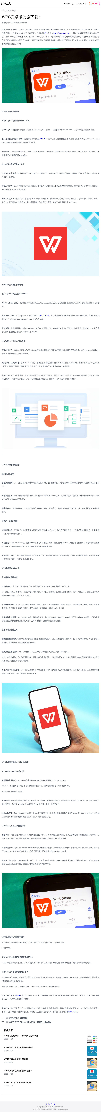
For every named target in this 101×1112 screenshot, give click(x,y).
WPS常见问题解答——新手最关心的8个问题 (21, 1035)
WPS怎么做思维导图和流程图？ (16, 1059)
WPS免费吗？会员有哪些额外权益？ (18, 1070)
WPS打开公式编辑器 (18, 1018)
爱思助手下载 (50, 1104)
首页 (4, 10)
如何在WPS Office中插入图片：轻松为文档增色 (30, 1022)
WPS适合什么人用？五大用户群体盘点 (19, 1047)
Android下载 (81, 3)
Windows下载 (68, 3)
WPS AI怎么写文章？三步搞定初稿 (17, 1082)
